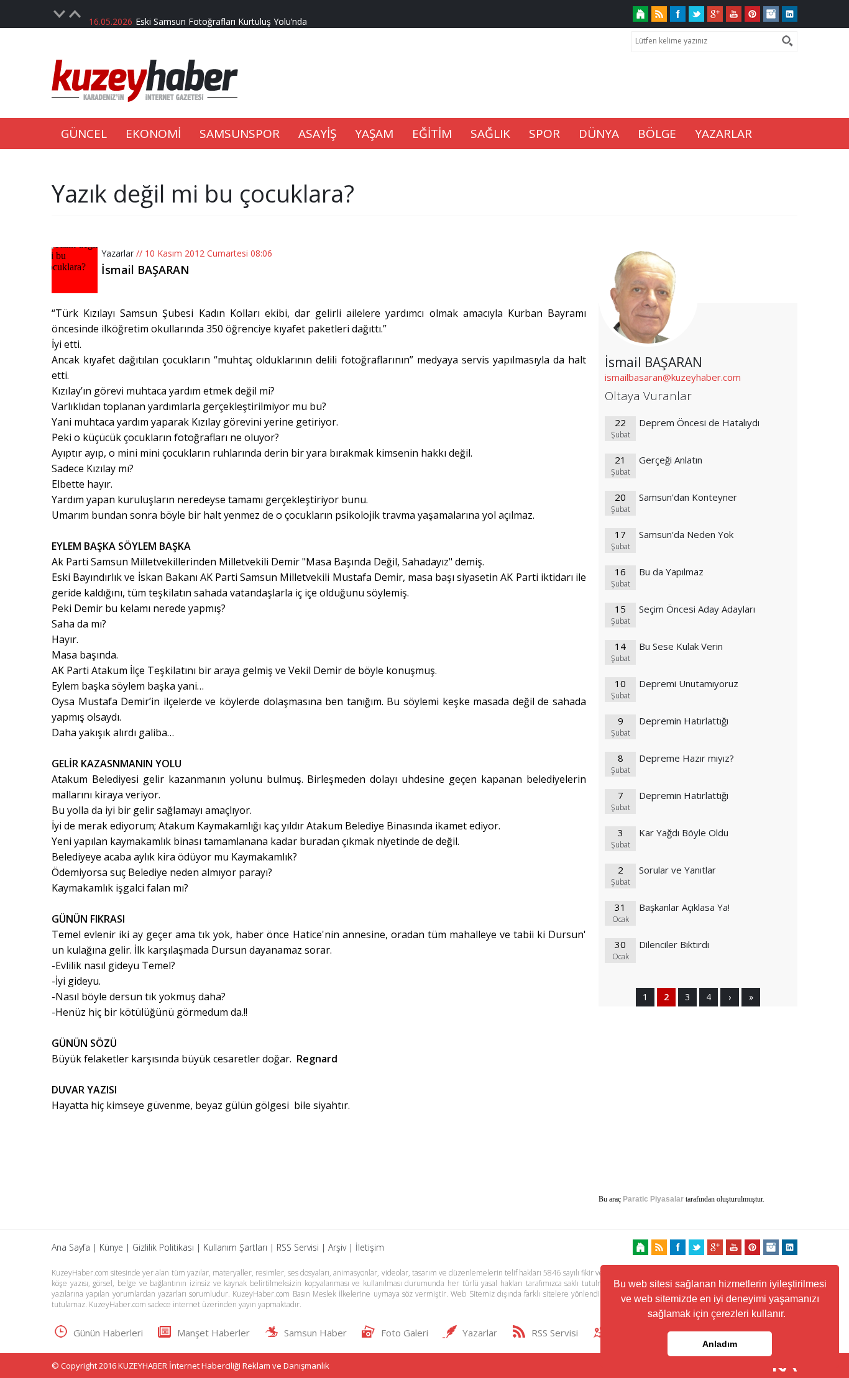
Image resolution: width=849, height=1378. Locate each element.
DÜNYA (599, 133)
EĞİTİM (432, 133)
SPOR (544, 133)
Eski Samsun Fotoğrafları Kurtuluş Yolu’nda (221, 14)
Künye (111, 1247)
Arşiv (337, 1247)
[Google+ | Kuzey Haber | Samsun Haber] (715, 14)
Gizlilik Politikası (163, 1247)
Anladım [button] (719, 1344)
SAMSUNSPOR (240, 133)
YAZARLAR (723, 133)
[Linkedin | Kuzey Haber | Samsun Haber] (789, 14)
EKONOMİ (153, 133)
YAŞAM (374, 133)
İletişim (370, 1247)
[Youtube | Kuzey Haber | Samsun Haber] (733, 14)
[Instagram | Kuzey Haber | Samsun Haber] (771, 14)
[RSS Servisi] (659, 14)
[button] (790, 1315)
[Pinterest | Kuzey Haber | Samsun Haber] (752, 14)
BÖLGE (657, 133)
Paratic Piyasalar (653, 1199)
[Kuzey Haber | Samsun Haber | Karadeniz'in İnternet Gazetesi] (640, 14)
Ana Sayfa (71, 1247)
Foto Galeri (404, 1332)
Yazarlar (117, 253)
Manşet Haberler (213, 1332)
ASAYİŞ (317, 133)
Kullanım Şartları (235, 1247)
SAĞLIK (490, 133)
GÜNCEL (84, 133)
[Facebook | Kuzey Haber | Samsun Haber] (678, 14)
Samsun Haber (315, 1332)
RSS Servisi (298, 1247)
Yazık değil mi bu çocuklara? (203, 193)
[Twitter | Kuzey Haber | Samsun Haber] (696, 14)
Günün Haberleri (108, 1332)
